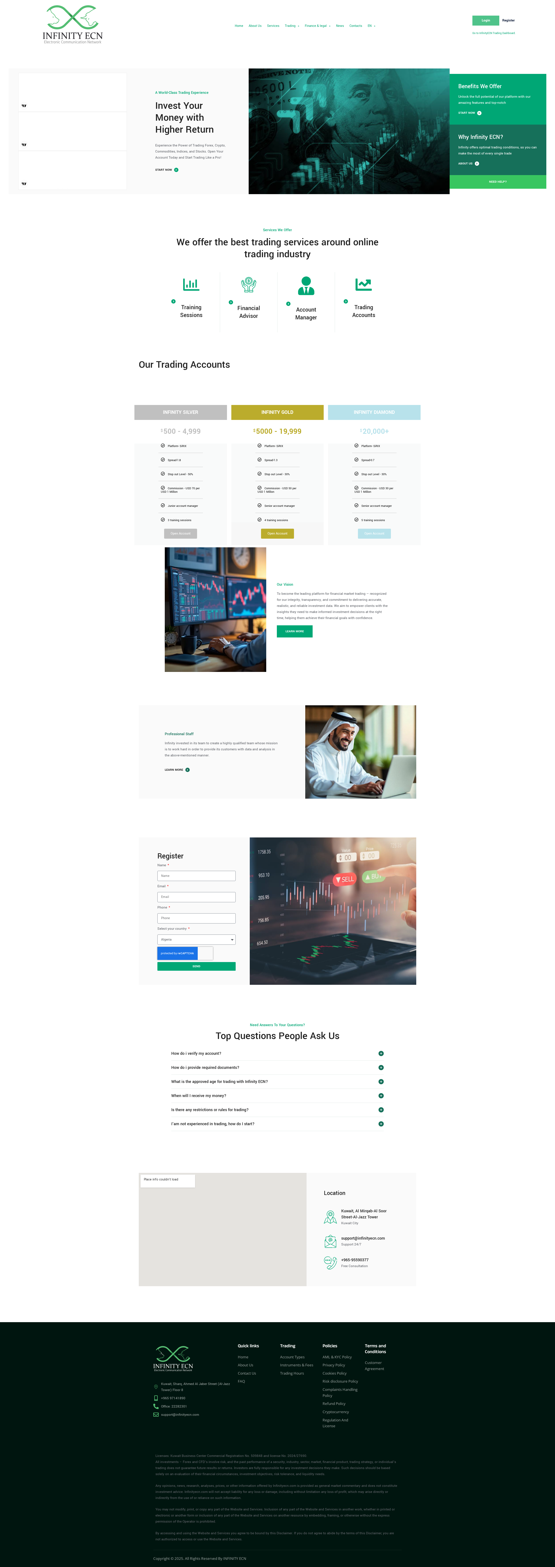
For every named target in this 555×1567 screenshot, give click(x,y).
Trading (290, 26)
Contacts (355, 26)
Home (239, 26)
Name (162, 865)
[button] (292, 26)
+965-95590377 (355, 1260)
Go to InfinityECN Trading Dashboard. (494, 33)
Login (486, 20)
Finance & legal (316, 26)
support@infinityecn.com (363, 1238)
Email (161, 886)
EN (370, 26)
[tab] (277, 1053)
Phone (162, 907)
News (340, 26)
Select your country (172, 928)
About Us (255, 26)
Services (273, 26)
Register (508, 20)
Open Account (181, 533)
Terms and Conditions (375, 1349)
